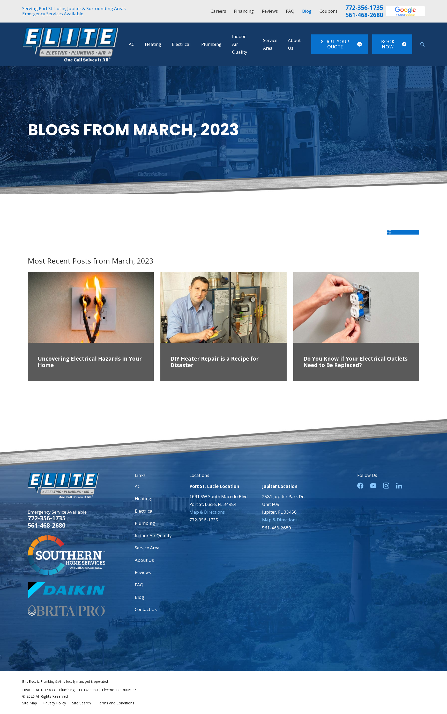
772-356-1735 (364, 8)
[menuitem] (29, 703)
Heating (143, 498)
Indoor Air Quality (153, 535)
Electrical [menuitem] (181, 44)
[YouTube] (373, 486)
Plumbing (145, 523)
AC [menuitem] (131, 44)
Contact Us (146, 609)
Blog (306, 11)
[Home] (70, 44)
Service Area (147, 548)
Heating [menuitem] (153, 44)
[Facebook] (360, 486)
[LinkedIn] (399, 486)
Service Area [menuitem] (270, 44)
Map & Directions (207, 512)
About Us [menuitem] (294, 44)
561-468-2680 (364, 15)
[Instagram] (386, 486)
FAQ (290, 11)
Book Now (387, 44)
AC (137, 486)
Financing (244, 11)
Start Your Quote (335, 44)
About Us (144, 560)
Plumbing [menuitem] (211, 44)
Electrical (144, 511)
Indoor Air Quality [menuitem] (239, 44)
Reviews (270, 11)
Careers (218, 11)
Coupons (328, 11)
